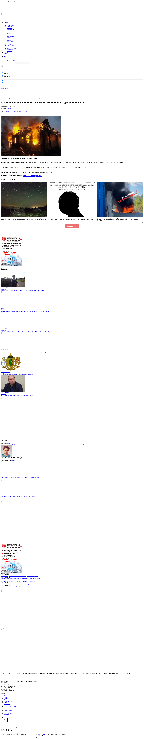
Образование (10, 41)
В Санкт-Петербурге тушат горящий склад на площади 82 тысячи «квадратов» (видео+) (23, 352)
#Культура (3, 373)
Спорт (8, 33)
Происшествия (10, 25)
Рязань (2, 7)
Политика (9, 26)
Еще (9, 443)
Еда (7, 42)
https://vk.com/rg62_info (32, 176)
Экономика (9, 28)
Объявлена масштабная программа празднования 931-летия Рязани (18, 374)
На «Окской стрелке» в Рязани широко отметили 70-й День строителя (18, 496)
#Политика (6, 700)
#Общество (6, 698)
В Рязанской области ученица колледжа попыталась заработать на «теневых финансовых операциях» (27, 331)
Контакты (6, 714)
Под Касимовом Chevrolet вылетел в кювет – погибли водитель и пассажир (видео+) (22, 3)
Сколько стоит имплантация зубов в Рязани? (12, 586)
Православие (10, 49)
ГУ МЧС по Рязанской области (15, 111)
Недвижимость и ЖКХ (12, 29)
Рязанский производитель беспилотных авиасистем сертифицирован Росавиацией (22, 584)
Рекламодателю (11, 60)
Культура (9, 32)
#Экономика (7, 704)
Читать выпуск (4, 442)
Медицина (9, 40)
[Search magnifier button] (2, 66)
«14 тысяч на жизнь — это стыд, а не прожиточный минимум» (17, 395)
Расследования (10, 45)
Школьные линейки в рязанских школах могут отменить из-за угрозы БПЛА (20, 578)
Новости (6, 22)
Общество (9, 24)
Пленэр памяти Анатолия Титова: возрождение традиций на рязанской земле (20, 477)
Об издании (7, 57)
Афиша (5, 56)
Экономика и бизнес (12, 48)
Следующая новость (72, 226)
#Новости (3, 289)
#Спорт (5, 702)
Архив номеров (11, 59)
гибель (5, 111)
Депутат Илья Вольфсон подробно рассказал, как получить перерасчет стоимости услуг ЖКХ (25, 311)
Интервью (6, 52)
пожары (25, 111)
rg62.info (42, 734)
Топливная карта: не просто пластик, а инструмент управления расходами (20, 670)
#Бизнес (6, 695)
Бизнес (8, 30)
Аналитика (9, 51)
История (9, 44)
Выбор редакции (11, 36)
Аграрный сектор (11, 47)
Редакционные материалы (10, 34)
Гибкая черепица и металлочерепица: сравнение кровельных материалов (19, 576)
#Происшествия (8, 701)
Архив (10, 396)
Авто (5, 55)
